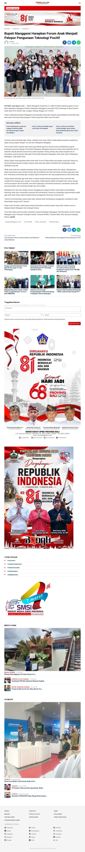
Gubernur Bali (12, 575)
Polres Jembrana (40, 222)
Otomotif (7, 779)
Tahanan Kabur (54, 222)
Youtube (58, 837)
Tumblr (9, 831)
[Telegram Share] (74, 42)
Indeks (6, 811)
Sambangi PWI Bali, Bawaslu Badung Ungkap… (28, 681)
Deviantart (59, 834)
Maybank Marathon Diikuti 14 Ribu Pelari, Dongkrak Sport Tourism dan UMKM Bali (16, 291)
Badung (6, 672)
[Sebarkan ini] (65, 42)
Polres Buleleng (13, 567)
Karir (56, 811)
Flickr (32, 840)
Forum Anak (28, 222)
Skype (33, 837)
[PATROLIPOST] (42, 3)
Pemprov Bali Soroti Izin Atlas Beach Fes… (27, 689)
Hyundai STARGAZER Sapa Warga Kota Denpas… (29, 796)
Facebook (10, 827)
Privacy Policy (34, 814)
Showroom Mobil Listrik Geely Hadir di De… (20, 781)
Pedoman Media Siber (12, 820)
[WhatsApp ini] (78, 42)
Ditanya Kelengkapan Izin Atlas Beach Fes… (20, 674)
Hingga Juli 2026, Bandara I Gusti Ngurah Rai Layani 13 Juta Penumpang (15, 267)
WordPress (59, 831)
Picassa (9, 840)
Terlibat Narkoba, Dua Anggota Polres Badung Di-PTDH (63, 236)
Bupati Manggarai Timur (13, 222)
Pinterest (58, 827)
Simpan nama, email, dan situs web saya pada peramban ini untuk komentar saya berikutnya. (34, 319)
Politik (20, 679)
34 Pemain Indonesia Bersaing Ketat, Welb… (28, 788)
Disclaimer (58, 814)
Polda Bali (11, 560)
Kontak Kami (33, 817)
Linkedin (33, 834)
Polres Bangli (12, 571)
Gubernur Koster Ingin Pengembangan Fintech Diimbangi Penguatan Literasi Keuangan (42, 291)
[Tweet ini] (69, 42)
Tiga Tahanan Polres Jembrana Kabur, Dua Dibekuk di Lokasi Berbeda (21, 238)
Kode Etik (32, 811)
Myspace (9, 837)
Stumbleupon (35, 831)
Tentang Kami (9, 817)
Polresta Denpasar (14, 564)
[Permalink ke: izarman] (6, 42)
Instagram (10, 834)
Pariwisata (20, 687)
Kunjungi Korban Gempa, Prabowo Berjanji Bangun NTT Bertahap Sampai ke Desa (42, 267)
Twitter (33, 827)
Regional (12, 672)
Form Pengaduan (60, 817)
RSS (57, 840)
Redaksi (7, 814)
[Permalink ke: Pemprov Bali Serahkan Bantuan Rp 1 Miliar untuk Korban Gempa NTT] (69, 281)
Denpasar (15, 679)
